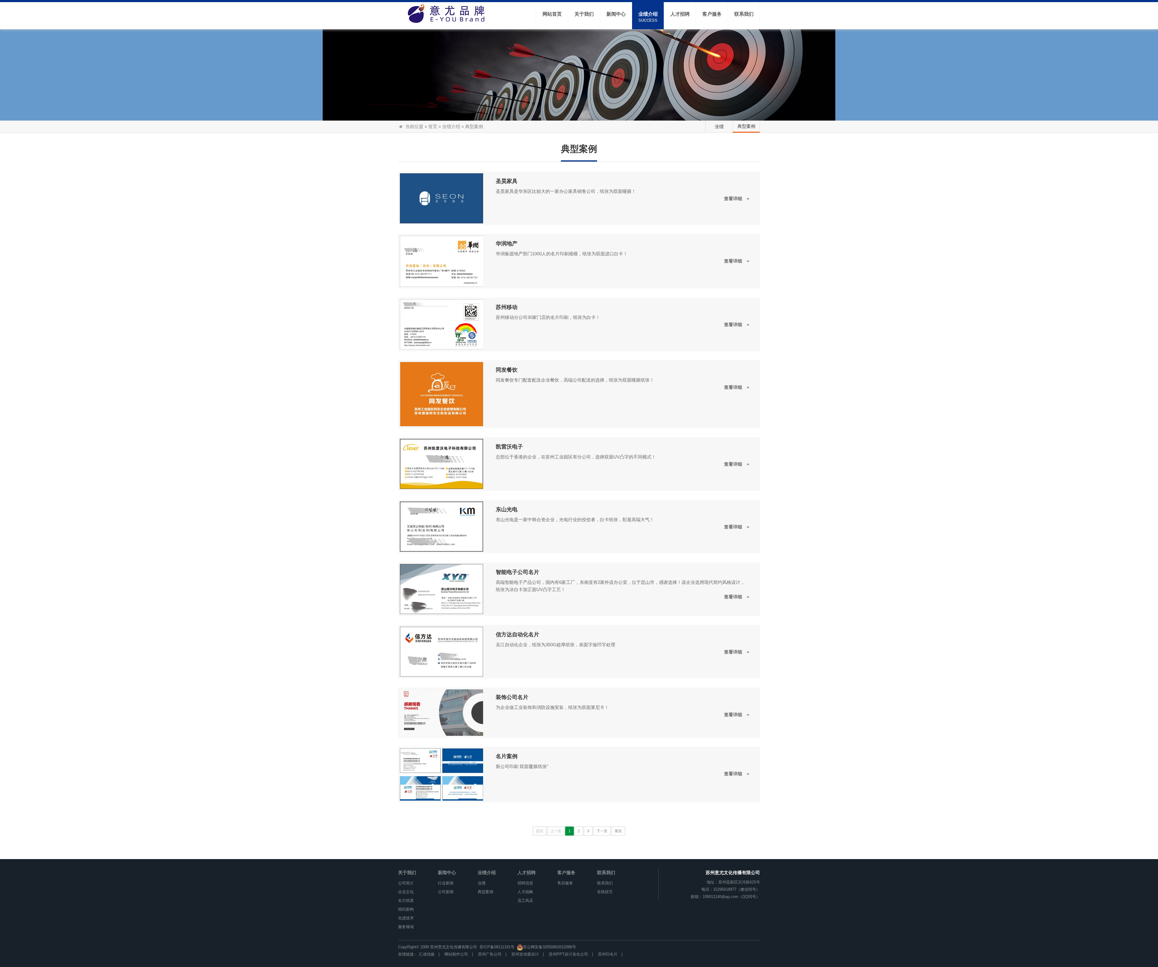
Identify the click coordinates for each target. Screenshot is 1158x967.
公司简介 (406, 883)
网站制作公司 (456, 954)
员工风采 (525, 900)
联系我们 (606, 872)
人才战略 (525, 892)
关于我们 (407, 872)
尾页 (618, 831)
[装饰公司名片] (441, 712)
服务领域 (406, 926)
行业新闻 (446, 883)
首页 (432, 126)
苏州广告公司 (489, 954)
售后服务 (565, 883)
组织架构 (406, 909)
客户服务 (566, 872)
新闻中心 (447, 872)
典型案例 (746, 126)
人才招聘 (526, 872)
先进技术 (406, 918)
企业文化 (406, 892)
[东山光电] (441, 526)
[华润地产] (441, 261)
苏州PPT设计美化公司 (568, 954)
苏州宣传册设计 (525, 954)
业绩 (719, 126)
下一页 (601, 831)
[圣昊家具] (441, 198)
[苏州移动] (441, 324)
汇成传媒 (427, 954)
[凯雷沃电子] (441, 464)
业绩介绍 (451, 126)
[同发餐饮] (441, 394)
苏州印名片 (608, 954)
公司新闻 (446, 892)
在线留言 (605, 892)
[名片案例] (441, 774)
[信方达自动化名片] (441, 651)
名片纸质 (406, 900)
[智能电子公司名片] (441, 589)
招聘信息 (525, 883)
